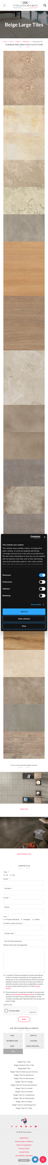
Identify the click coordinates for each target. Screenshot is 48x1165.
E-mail (6, 898)
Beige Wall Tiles (24, 1068)
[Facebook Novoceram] (12, 1126)
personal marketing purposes (23, 994)
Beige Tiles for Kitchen (24, 1091)
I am (5, 916)
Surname (8, 888)
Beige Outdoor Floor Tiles (24, 1065)
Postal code (9, 933)
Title (6, 872)
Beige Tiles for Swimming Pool (24, 1105)
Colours (18, 41)
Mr (7, 875)
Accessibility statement (24, 1156)
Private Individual (12, 919)
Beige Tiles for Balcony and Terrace (24, 1072)
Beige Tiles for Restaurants (24, 1098)
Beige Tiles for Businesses (24, 1078)
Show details (36, 604)
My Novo (24, 1160)
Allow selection (24, 619)
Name (6, 879)
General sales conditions (24, 1141)
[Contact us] (31, 54)
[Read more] (24, 54)
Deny (24, 626)
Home (5, 41)
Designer (26, 919)
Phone (6, 907)
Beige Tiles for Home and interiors (24, 1085)
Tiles (11, 41)
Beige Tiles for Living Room (24, 1095)
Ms (13, 875)
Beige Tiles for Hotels (24, 1088)
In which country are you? (13, 923)
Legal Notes (24, 1138)
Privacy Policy (24, 1148)
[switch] (42, 582)
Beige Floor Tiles (24, 1062)
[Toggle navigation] (4, 5)
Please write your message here (15, 945)
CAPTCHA (7, 1005)
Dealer (37, 919)
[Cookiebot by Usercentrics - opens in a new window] (30, 537)
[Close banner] (44, 537)
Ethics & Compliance (24, 1145)
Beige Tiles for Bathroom (24, 1075)
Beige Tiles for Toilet (24, 1108)
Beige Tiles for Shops (24, 1101)
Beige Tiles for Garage (24, 1082)
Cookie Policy (24, 1152)
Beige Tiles (26, 41)
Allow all (24, 612)
